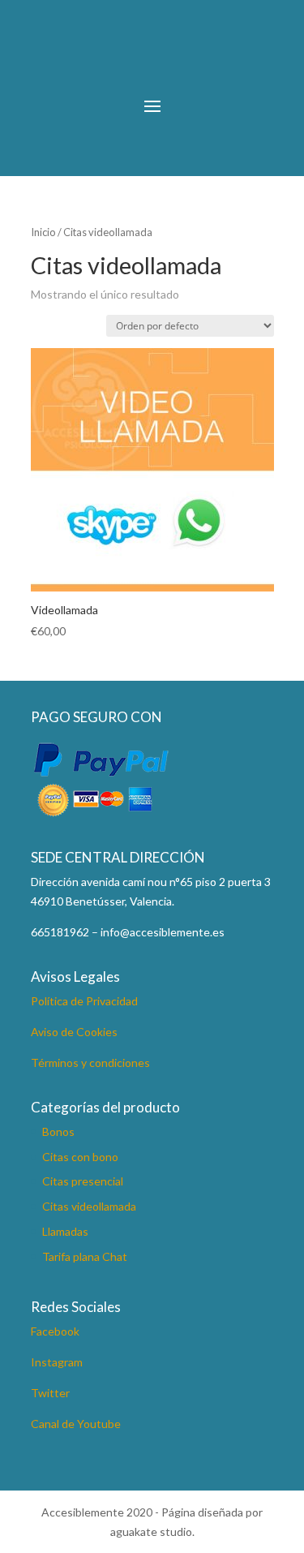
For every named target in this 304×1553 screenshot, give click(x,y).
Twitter (50, 1393)
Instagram (57, 1362)
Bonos (58, 1131)
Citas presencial (82, 1181)
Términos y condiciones (90, 1062)
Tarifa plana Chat (84, 1256)
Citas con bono (80, 1157)
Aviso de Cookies (74, 1032)
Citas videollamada (89, 1206)
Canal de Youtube (76, 1423)
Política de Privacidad (84, 1001)
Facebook (55, 1331)
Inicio (43, 232)
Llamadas (65, 1231)
